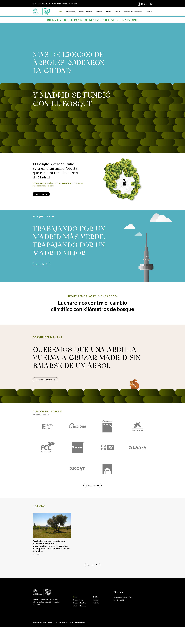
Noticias (117, 11)
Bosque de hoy (70, 11)
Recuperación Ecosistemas (133, 11)
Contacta (149, 11)
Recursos (99, 11)
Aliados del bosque (79, 606)
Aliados (108, 11)
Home (60, 11)
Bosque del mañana (85, 11)
